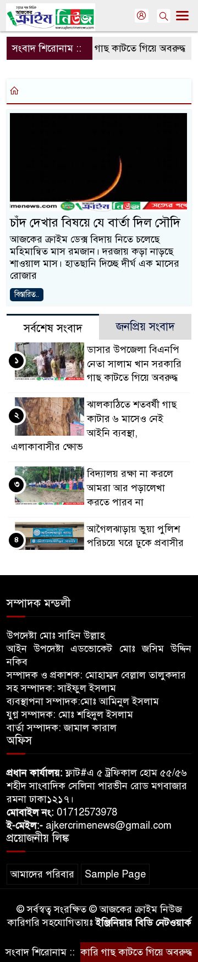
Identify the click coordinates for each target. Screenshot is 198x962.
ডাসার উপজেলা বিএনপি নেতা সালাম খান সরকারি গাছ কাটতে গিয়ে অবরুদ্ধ (134, 364)
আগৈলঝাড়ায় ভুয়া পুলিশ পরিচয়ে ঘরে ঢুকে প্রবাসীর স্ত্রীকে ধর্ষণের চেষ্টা (135, 543)
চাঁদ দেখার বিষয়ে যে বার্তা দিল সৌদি (95, 222)
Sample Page (115, 874)
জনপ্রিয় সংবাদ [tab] (145, 327)
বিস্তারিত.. (26, 294)
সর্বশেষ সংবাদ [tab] (53, 328)
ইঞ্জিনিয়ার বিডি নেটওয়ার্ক (143, 922)
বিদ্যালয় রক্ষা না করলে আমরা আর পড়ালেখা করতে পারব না (130, 488)
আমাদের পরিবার (42, 874)
